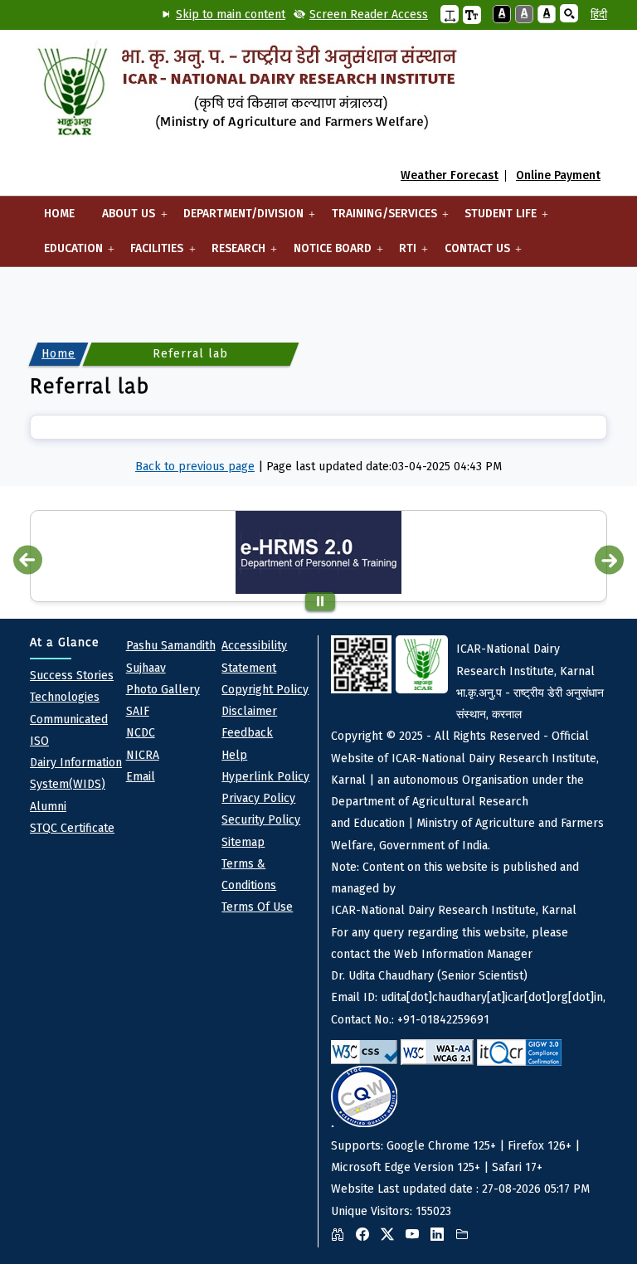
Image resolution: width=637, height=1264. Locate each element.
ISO (39, 741)
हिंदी (599, 14)
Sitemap (243, 842)
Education (66, 253)
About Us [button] (122, 219)
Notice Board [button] (326, 253)
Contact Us (470, 253)
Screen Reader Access (368, 14)
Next (609, 559)
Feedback (247, 733)
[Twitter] (391, 1235)
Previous (27, 559)
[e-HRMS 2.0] (318, 552)
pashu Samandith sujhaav (171, 656)
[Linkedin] (441, 1235)
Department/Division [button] (236, 219)
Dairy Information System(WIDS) (76, 773)
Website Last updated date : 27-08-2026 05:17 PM (468, 930)
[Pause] (319, 601)
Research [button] (231, 253)
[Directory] (466, 1235)
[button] (449, 14)
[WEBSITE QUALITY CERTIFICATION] (364, 1096)
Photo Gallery (163, 690)
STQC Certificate (72, 828)
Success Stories (72, 675)
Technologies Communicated (69, 708)
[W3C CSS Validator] (364, 1052)
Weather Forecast (449, 176)
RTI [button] (400, 253)
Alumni (48, 807)
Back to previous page (195, 466)
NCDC (140, 733)
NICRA (142, 755)
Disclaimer (249, 711)
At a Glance (65, 642)
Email (140, 777)
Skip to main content (230, 14)
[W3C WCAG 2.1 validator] (437, 1052)
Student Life (493, 219)
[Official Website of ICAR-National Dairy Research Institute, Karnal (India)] (246, 91)
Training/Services (377, 219)
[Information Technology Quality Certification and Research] (519, 1052)
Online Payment (558, 176)
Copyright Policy (265, 690)
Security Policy (260, 820)
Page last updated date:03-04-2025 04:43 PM (384, 466)
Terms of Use (257, 907)
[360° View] (342, 1235)
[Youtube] (416, 1235)
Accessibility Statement (254, 656)
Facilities (150, 253)
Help (234, 755)
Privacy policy (258, 798)
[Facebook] (366, 1235)
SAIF (137, 711)
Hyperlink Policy (265, 777)
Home (59, 214)
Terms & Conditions (248, 874)
